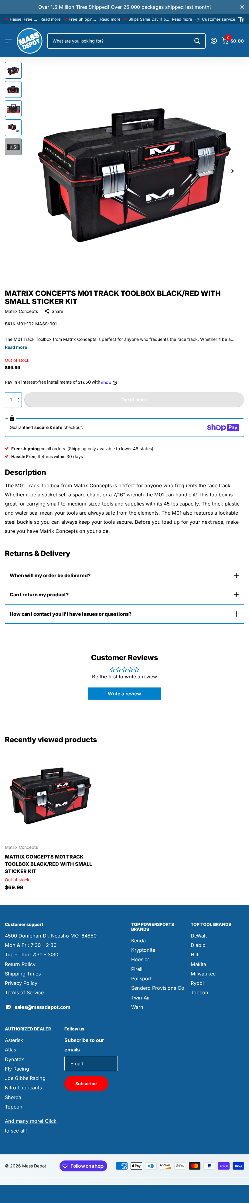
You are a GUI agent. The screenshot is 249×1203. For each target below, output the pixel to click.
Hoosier (140, 959)
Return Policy (20, 964)
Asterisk (14, 1040)
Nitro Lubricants (23, 1088)
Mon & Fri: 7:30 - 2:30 (30, 945)
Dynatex (14, 1059)
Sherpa (13, 1097)
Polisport (141, 978)
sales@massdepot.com (42, 1007)
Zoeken (197, 41)
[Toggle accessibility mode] (241, 19)
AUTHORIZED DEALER (28, 1028)
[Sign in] (213, 41)
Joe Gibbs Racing (25, 1078)
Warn (137, 1007)
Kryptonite (143, 950)
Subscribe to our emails (84, 1045)
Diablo (198, 945)
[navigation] (13, 70)
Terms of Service (24, 992)
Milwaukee (203, 974)
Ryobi (197, 983)
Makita (198, 964)
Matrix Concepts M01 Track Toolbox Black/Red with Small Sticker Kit (48, 864)
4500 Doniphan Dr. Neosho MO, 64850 (51, 936)
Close (242, 7)
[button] (19, 394)
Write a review (124, 694)
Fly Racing (17, 1069)
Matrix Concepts (21, 311)
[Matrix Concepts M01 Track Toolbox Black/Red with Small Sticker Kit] (51, 794)
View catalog (8, 41)
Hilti (195, 954)
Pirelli (137, 969)
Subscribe (86, 1083)
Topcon (199, 992)
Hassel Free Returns (29, 19)
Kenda (138, 940)
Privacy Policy (21, 983)
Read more (50, 19)
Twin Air (140, 998)
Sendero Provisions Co (157, 988)
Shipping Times (23, 974)
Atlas (10, 1050)
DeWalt (199, 936)
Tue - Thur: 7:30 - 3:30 (31, 954)
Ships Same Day (143, 19)
